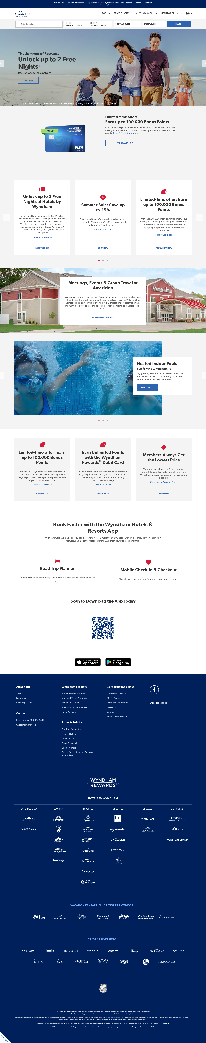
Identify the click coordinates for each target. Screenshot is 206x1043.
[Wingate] (88, 830)
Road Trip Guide (24, 703)
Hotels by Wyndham (103, 798)
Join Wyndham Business (73, 694)
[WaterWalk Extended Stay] (29, 830)
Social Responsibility (117, 717)
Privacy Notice (69, 734)
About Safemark (69, 743)
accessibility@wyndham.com (114, 1017)
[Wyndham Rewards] (103, 782)
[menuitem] (106, 13)
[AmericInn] (88, 850)
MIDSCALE (88, 809)
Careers (110, 712)
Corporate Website (116, 694)
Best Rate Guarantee (71, 729)
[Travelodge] (58, 861)
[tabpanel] (42, 217)
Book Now (164, 493)
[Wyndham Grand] (177, 840)
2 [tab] (103, 260)
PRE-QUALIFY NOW (164, 248)
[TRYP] (118, 819)
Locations (21, 698)
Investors (111, 707)
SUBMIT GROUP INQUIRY (103, 317)
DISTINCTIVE (177, 809)
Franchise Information (117, 703)
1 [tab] (99, 260)
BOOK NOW (103, 248)
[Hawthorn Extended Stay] (29, 819)
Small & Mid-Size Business (74, 707)
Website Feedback (159, 703)
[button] (46, 4)
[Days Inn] (58, 819)
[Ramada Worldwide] (88, 872)
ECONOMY (59, 809)
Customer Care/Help (26, 725)
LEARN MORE (28, 80)
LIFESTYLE (118, 809)
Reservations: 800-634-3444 (30, 720)
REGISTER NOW (42, 248)
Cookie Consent (69, 748)
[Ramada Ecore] (88, 882)
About (19, 694)
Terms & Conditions (122, 133)
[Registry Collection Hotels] (177, 819)
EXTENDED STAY (29, 809)
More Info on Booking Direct (163, 482)
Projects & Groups (70, 703)
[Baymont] (88, 861)
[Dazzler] (118, 840)
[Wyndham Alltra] (118, 861)
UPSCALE (147, 809)
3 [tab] (107, 260)
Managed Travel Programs (74, 698)
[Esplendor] (118, 830)
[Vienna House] (118, 850)
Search (178, 24)
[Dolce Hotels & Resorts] (177, 830)
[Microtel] (58, 840)
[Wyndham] (147, 819)
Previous (6, 217)
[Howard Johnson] (58, 850)
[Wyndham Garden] (88, 840)
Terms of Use (68, 739)
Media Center (113, 698)
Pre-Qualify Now (106, 5)
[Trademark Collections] (147, 830)
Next (199, 217)
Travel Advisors (69, 712)
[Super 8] (58, 830)
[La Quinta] (88, 819)
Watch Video (147, 387)
